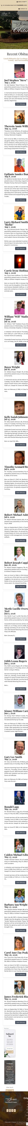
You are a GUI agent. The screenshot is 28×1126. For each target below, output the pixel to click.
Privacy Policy (20, 1123)
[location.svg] (12, 1110)
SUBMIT (10, 1052)
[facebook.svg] (7, 1110)
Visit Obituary (20, 104)
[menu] (25, 2)
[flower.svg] (10, 1110)
